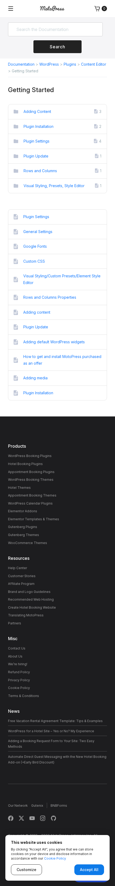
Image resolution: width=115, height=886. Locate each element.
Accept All (89, 869)
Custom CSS (34, 261)
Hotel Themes (19, 488)
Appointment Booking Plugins (31, 472)
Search (57, 46)
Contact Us (16, 648)
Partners (14, 623)
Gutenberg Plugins (22, 527)
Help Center (17, 568)
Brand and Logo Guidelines (29, 592)
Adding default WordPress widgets (54, 342)
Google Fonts (35, 246)
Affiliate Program (21, 584)
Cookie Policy (19, 688)
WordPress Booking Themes (30, 480)
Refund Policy (19, 672)
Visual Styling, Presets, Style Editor (54, 185)
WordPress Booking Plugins (30, 456)
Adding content (36, 312)
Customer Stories (22, 576)
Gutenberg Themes (23, 535)
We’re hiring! (17, 664)
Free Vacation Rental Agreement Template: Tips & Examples (55, 721)
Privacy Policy (19, 680)
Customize (26, 869)
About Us (15, 656)
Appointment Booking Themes (32, 495)
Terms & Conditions (23, 696)
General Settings (37, 231)
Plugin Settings (36, 141)
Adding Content (37, 111)
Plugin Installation (38, 126)
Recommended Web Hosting (31, 599)
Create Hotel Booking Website (32, 607)
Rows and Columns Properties (49, 297)
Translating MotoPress (26, 615)
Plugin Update (36, 156)
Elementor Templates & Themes (33, 519)
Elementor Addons (22, 511)
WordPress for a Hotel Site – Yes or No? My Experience (51, 731)
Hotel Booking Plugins (25, 464)
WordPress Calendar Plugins (30, 503)
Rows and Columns (40, 170)
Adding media (35, 378)
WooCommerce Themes (27, 543)
